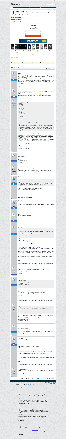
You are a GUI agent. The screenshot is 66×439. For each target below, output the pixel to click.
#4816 (53, 72)
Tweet (14, 80)
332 (45, 378)
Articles (17, 7)
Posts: (13, 78)
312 (30, 378)
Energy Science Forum (36, 7)
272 (28, 378)
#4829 (53, 337)
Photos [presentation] (19, 67)
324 (41, 378)
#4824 (53, 226)
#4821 (53, 176)
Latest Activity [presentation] (15, 67)
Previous (22, 378)
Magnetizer (41, 7)
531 (51, 378)
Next (53, 378)
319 (32, 378)
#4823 (53, 213)
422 (49, 378)
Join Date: (13, 77)
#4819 (53, 153)
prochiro (14, 216)
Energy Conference (29, 7)
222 (26, 378)
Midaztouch (13, 156)
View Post (27, 102)
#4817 (53, 89)
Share (14, 79)
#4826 (53, 277)
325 (43, 378)
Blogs (14, 7)
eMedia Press (28, 9)
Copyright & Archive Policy (31, 384)
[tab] (12, 67)
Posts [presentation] (12, 67)
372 (47, 378)
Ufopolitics (22, 148)
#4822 (53, 200)
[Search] (55, 4)
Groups (21, 7)
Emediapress (24, 7)
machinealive (13, 92)
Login (54, 0)
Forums (12, 7)
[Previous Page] (51, 68)
